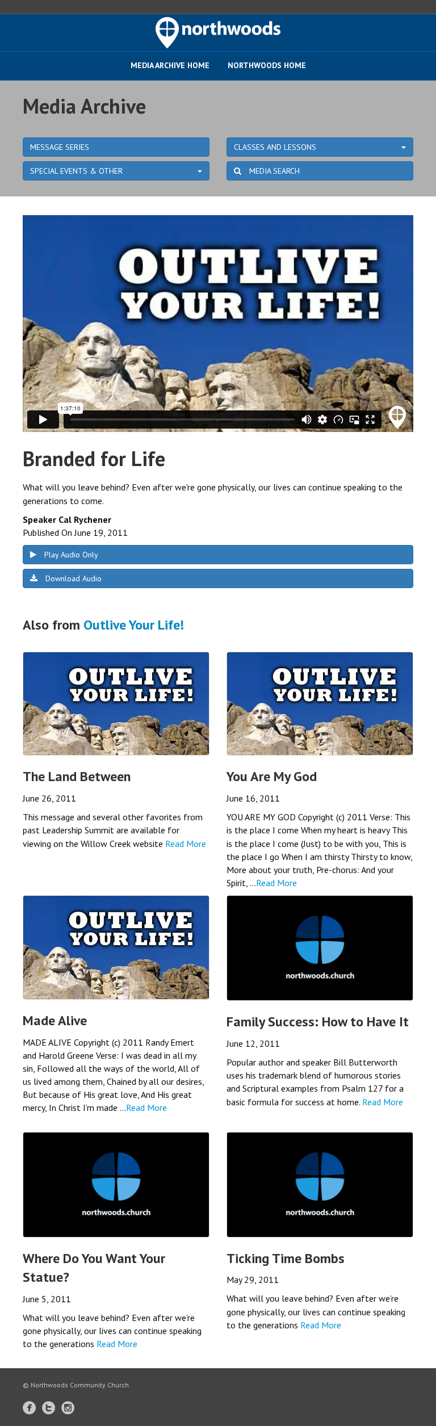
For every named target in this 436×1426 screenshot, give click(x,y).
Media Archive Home (170, 65)
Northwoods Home (267, 65)
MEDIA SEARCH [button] (273, 171)
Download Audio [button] (72, 578)
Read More (185, 843)
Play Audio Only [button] (70, 555)
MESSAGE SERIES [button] (59, 147)
